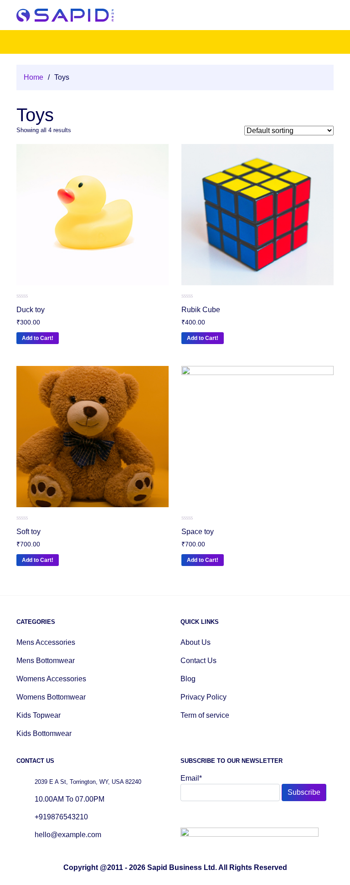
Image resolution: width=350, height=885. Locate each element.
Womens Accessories (51, 679)
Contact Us (198, 660)
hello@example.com (68, 835)
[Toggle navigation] (327, 15)
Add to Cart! (37, 338)
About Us (195, 642)
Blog (188, 679)
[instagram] (205, 816)
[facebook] (184, 816)
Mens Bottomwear (45, 660)
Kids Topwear (38, 715)
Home (33, 77)
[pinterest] (216, 816)
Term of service (204, 715)
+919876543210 (61, 817)
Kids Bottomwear (44, 733)
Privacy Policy (203, 697)
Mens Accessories (45, 642)
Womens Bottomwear (51, 697)
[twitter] (195, 816)
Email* (191, 778)
